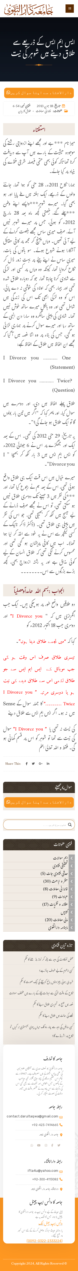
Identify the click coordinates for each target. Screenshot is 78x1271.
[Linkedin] (48, 764)
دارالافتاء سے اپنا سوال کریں (41, 93)
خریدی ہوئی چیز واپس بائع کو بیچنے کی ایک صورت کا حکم (46, 982)
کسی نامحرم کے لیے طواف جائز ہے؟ (56, 971)
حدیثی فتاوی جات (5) (55, 873)
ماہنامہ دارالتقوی (58, 927)
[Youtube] (39, 1145)
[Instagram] (46, 1145)
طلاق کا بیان (24, 111)
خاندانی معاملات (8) (56, 889)
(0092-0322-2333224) (44, 1241)
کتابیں (65, 912)
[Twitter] (33, 764)
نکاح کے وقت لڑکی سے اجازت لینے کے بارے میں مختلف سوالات (41, 993)
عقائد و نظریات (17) (55, 904)
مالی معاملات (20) (57, 920)
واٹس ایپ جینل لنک (50, 1224)
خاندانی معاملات (43, 111)
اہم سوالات (61, 858)
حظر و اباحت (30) (56, 881)
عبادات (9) (60, 897)
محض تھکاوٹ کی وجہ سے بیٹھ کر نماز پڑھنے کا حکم (48, 960)
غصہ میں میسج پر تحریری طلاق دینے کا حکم (53, 1005)
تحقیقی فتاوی (61, 866)
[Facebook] (27, 764)
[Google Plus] (41, 764)
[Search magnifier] (70, 825)
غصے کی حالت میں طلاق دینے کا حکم (56, 1016)
